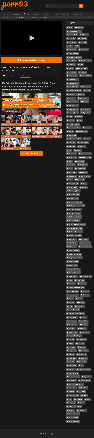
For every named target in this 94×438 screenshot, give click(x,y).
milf (13, 107)
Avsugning (7, 104)
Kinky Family (83, 165)
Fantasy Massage (74, 124)
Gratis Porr (46, 14)
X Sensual (72, 406)
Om (26, 75)
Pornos (71, 298)
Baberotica (72, 64)
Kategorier (17, 14)
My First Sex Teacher (75, 209)
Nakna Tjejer (7, 102)
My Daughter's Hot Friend (76, 206)
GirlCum (71, 131)
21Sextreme (72, 42)
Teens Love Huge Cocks (76, 384)
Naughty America (86, 246)
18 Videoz (80, 27)
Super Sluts (87, 376)
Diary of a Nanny (73, 101)
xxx (80, 406)
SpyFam (71, 369)
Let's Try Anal (72, 172)
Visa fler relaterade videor (32, 153)
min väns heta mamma (28, 107)
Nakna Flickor (73, 243)
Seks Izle (71, 339)
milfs (18, 107)
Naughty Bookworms (75, 254)
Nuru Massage (86, 276)
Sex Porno (81, 343)
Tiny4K (85, 395)
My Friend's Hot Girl (74, 213)
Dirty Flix (85, 101)
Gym (70, 150)
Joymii (70, 161)
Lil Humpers (72, 176)
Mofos (84, 183)
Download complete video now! (33, 60)
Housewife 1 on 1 (86, 153)
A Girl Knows (72, 49)
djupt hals (24, 104)
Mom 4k (84, 187)
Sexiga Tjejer (72, 350)
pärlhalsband (40, 107)
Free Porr (88, 127)
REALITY (84, 324)
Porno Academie (73, 295)
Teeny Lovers (72, 388)
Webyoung (72, 403)
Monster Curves (73, 198)
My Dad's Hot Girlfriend (75, 202)
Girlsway (87, 139)
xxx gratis (71, 410)
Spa (82, 365)
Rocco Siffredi (73, 332)
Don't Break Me (73, 109)
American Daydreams (75, 57)
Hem (7, 14)
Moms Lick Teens (74, 194)
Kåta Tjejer (72, 165)
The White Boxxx (73, 395)
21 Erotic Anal (73, 35)
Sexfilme (82, 347)
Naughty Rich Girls (74, 269)
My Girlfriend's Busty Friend (77, 224)
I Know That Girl (86, 157)
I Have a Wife (72, 157)
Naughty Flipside (73, 261)
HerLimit (78, 150)
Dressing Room (73, 113)
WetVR (82, 403)
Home (4, 17)
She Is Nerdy (72, 358)
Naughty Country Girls (75, 258)
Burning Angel (73, 75)
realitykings (72, 328)
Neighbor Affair (73, 276)
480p (70, 46)
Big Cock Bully (82, 68)
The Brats (84, 388)
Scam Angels (85, 332)
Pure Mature (72, 321)
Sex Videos (72, 347)
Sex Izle (71, 343)
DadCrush (72, 94)
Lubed (70, 179)
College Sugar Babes (75, 90)
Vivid (70, 399)
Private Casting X (74, 310)
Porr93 (10, 92)
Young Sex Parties (74, 421)
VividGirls (79, 399)
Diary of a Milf (84, 98)
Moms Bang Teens (74, 191)
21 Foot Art (85, 35)
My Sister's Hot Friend (75, 232)
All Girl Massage (73, 53)
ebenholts (32, 104)
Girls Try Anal (72, 135)
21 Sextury (83, 38)
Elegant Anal (86, 113)
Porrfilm (56, 14)
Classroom (86, 87)
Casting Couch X (73, 79)
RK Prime (83, 328)
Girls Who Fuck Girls (75, 139)
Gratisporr (11, 17)
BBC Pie (71, 68)
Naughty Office (73, 265)
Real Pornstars (73, 324)
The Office (82, 391)
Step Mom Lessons (84, 369)
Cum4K (88, 90)
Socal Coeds (72, 365)
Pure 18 (84, 317)
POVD (70, 306)
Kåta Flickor (80, 161)
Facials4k (71, 120)
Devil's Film (72, 98)
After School (84, 49)
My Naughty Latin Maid (75, 228)
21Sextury (83, 42)
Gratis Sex (72, 146)
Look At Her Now (85, 176)
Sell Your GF (82, 339)
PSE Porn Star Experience (76, 313)
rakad (55, 107)
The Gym (71, 391)
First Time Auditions (74, 127)
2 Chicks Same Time (75, 31)
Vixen (88, 399)
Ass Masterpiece (86, 61)
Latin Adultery (81, 168)
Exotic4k (79, 116)
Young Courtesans (74, 414)
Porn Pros (85, 291)
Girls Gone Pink (82, 131)
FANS (80, 120)
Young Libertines (73, 417)
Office (70, 280)
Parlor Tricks (80, 280)
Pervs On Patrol (73, 291)
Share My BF (82, 354)
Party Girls (72, 284)
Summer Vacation (74, 376)
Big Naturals (72, 72)
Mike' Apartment (73, 183)
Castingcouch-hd (73, 83)
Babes (81, 64)
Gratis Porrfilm (66, 14)
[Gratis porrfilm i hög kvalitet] (20, 6)
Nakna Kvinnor (47, 99)
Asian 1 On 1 (72, 61)
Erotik (70, 116)
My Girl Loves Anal (74, 220)
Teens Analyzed (85, 380)
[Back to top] (88, 432)
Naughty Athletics (74, 250)
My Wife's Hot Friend (75, 235)
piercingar (49, 107)
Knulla (14, 99)
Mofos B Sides (73, 187)
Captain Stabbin (86, 75)
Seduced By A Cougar (75, 336)
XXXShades (82, 410)
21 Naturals (72, 38)
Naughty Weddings (74, 272)
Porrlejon (81, 302)
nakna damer (37, 99)
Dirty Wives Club (73, 105)
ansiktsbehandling (48, 102)
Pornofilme (86, 295)
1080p (70, 27)
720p (77, 46)
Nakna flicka (84, 239)
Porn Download (78, 14)
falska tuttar (41, 104)
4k (39, 102)
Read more (30, 89)
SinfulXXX (71, 362)
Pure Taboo (84, 321)
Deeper (81, 94)
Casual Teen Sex (73, 87)
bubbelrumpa (15, 104)
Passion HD (83, 284)
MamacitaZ (80, 179)
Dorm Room (86, 109)
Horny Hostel (72, 153)
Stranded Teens (73, 373)
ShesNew (84, 358)
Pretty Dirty (80, 306)
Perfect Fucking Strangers (76, 287)
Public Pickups (73, 317)
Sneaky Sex (82, 362)
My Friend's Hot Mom (24, 99)
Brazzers (83, 72)
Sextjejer (36, 14)
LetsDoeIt (84, 172)
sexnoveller (25, 102)
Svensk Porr (72, 380)
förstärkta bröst (51, 104)
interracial (6, 107)
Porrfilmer (16, 102)
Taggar (28, 14)
